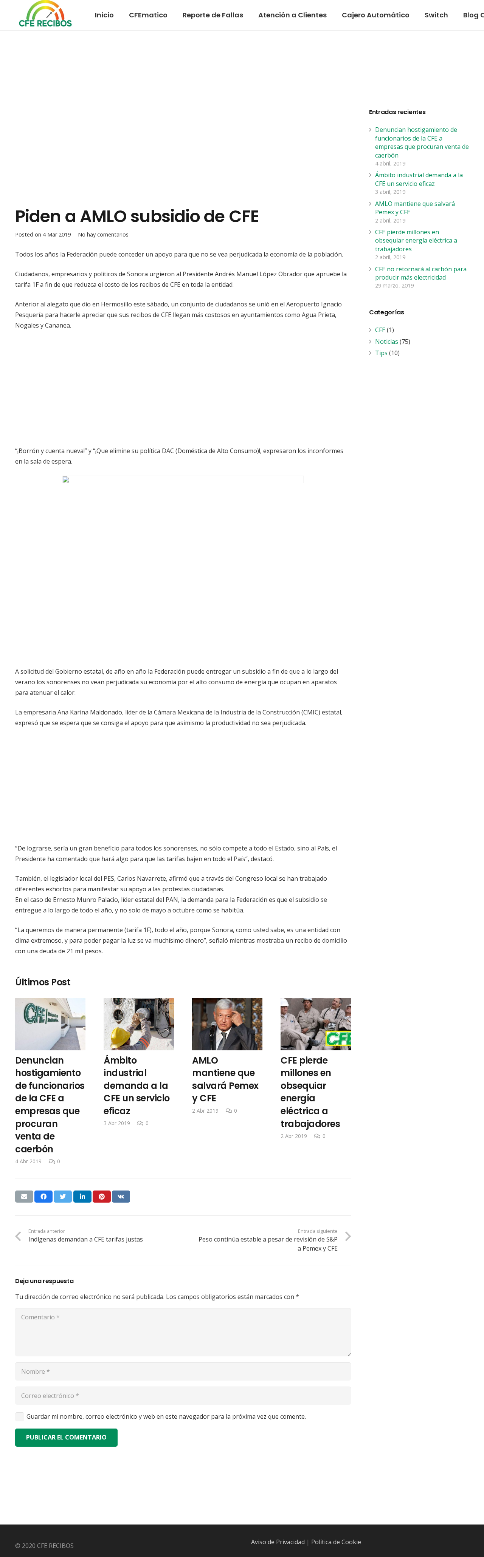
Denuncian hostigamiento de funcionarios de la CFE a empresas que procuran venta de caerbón (422, 142)
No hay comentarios (103, 234)
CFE (380, 330)
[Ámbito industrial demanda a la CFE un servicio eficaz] (139, 1063)
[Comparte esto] (43, 1197)
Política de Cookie (336, 1542)
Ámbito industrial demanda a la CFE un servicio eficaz (419, 179)
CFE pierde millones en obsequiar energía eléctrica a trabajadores (416, 240)
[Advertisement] (183, 144)
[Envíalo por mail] (24, 1197)
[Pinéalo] (102, 1197)
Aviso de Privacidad (278, 1542)
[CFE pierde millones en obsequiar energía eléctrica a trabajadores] (316, 1069)
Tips (381, 353)
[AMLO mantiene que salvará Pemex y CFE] (227, 1056)
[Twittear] (63, 1197)
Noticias (386, 341)
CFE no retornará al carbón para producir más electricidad (421, 273)
